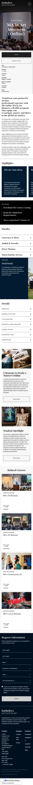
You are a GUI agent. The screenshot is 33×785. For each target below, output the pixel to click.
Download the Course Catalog (17, 208)
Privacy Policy (5, 771)
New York (17, 738)
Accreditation (13, 769)
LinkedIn (27, 744)
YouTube (27, 747)
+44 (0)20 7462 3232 (5, 752)
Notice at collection (8, 783)
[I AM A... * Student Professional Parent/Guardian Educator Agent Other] (16, 674)
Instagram (28, 737)
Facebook (28, 734)
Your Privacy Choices (13, 780)
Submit (16, 698)
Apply (16, 54)
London (18, 734)
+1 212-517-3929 (7, 764)
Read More (16, 399)
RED (26, 750)
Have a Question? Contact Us (16, 220)
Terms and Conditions (14, 771)
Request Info (16, 61)
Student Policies (5, 769)
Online (18, 743)
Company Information (22, 769)
